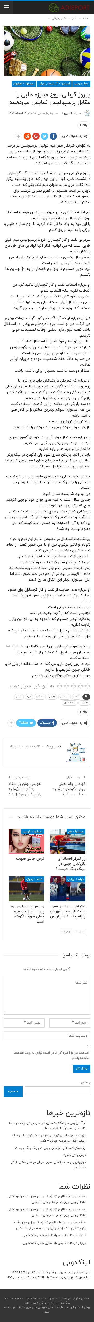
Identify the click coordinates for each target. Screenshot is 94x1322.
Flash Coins (49, 1278)
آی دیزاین (66, 1278)
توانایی (84, 703)
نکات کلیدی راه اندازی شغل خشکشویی (48, 1235)
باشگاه (39, 697)
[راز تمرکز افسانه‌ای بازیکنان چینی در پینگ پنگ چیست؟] (67, 841)
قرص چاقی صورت (74, 1155)
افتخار (52, 697)
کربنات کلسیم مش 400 (23, 1278)
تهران (18, 697)
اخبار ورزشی (81, 84)
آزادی (76, 697)
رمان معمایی (82, 1272)
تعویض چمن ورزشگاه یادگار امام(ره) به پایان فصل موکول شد (25, 789)
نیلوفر (82, 1243)
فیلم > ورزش (75, 879)
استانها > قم (76, 832)
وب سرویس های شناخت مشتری (49, 1272)
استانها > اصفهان (23, 84)
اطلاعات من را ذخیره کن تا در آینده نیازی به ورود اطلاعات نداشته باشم (51, 1055)
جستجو (85, 1082)
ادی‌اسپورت (30, 1299)
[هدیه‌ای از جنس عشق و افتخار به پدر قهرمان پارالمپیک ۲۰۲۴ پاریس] (67, 888)
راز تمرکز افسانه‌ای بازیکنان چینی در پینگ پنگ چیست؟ (49, 1148)
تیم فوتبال (69, 703)
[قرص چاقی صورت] (26, 841)
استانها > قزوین (32, 832)
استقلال (64, 697)
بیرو (29, 697)
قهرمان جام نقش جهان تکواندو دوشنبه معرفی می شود (69, 789)
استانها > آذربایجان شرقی (54, 84)
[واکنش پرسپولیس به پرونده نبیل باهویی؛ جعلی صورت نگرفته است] (26, 888)
